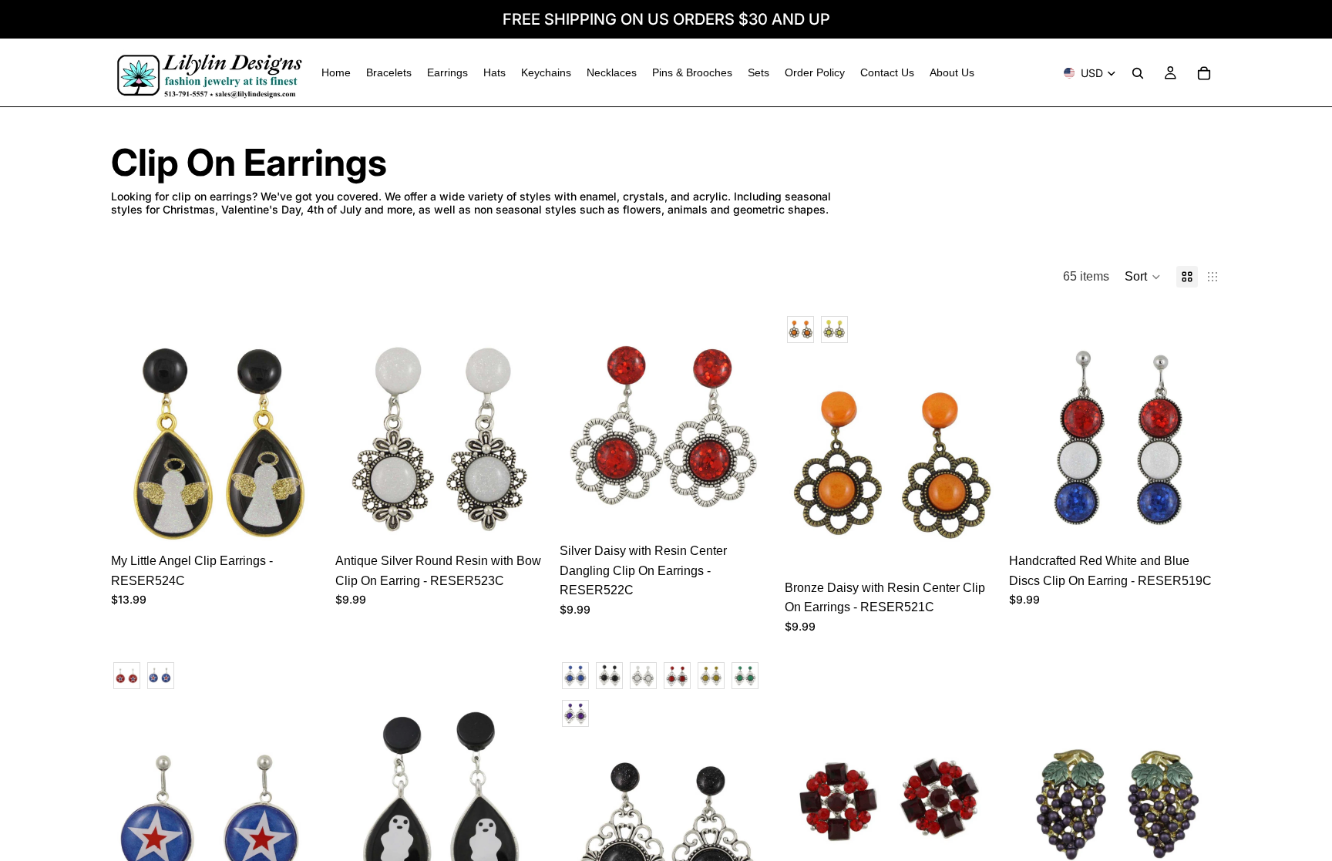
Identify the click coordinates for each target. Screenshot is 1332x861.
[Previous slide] (134, 439)
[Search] (1138, 73)
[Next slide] (300, 439)
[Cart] (1204, 73)
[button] (1143, 277)
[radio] (800, 329)
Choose (986, 547)
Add (312, 521)
